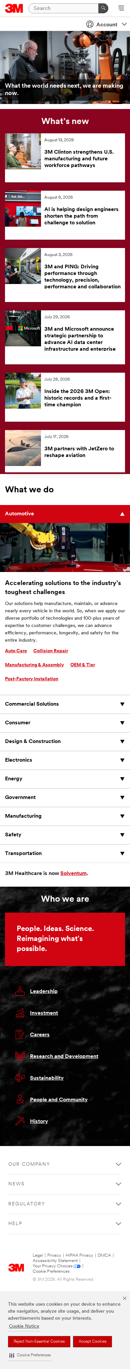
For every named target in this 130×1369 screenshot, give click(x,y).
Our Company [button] (29, 1164)
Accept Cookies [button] (92, 1342)
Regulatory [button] (26, 1204)
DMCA (104, 1255)
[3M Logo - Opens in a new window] (14, 8)
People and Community (59, 1100)
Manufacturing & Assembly (34, 665)
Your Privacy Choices (53, 1266)
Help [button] (15, 1223)
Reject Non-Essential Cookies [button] (39, 1342)
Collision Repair (50, 651)
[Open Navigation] (121, 8)
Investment (44, 1013)
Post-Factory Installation (31, 679)
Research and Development (64, 1056)
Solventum (73, 873)
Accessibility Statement (55, 1261)
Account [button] (107, 25)
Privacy (54, 1255)
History (39, 1121)
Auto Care (16, 651)
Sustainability (47, 1078)
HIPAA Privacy (79, 1255)
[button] (30, 1355)
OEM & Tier (82, 665)
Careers (40, 1035)
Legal (38, 1255)
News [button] (16, 1184)
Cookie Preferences (51, 1271)
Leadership (44, 991)
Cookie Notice (24, 1326)
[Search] (103, 8)
